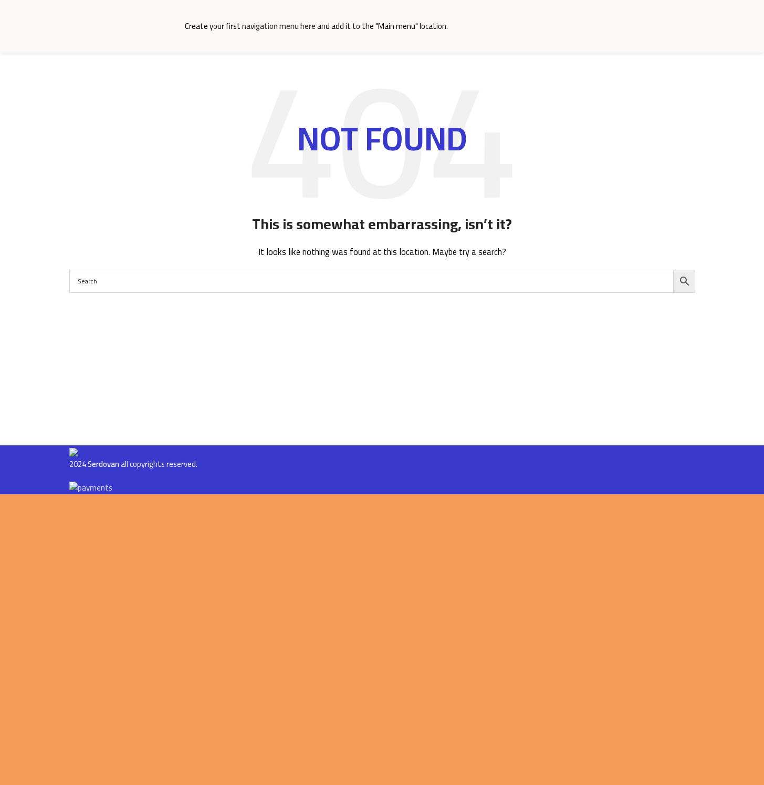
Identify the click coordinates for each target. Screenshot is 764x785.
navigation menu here (279, 26)
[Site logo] (121, 25)
